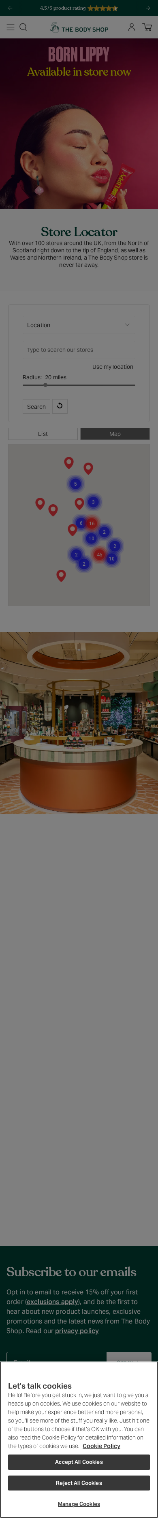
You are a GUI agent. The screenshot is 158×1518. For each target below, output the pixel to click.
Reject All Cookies (79, 1483)
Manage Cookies (79, 1504)
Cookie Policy (101, 1446)
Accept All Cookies (78, 1462)
